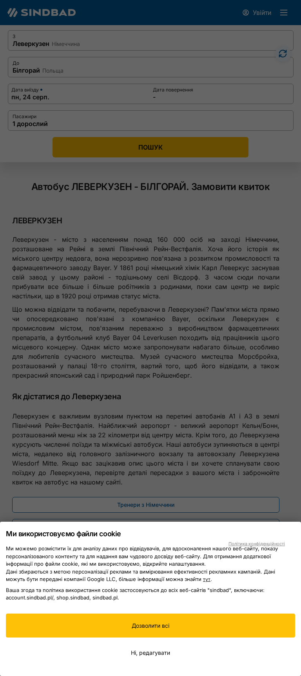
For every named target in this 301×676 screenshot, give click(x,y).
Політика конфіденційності (256, 543)
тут (206, 579)
